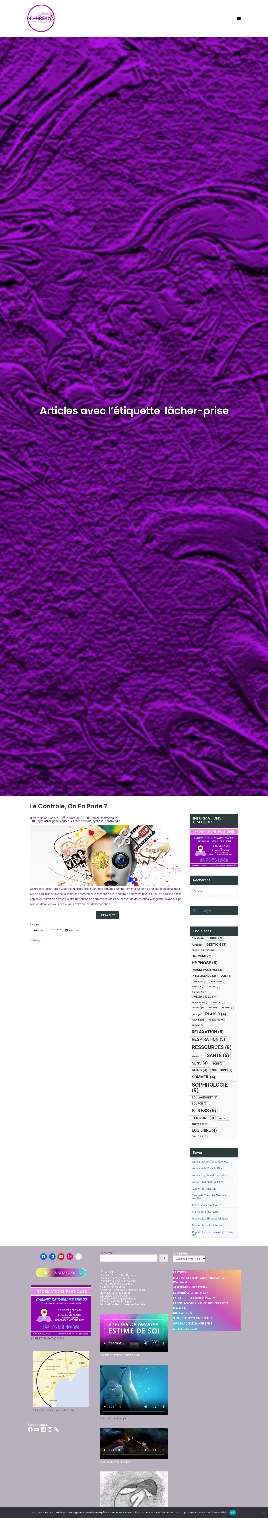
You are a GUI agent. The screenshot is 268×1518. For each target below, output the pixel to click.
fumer (197, 945)
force (215, 938)
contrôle (86, 821)
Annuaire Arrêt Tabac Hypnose (210, 1161)
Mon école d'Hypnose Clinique (210, 1218)
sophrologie (112, 821)
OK (233, 1512)
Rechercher (106, 1252)
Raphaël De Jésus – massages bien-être (212, 1233)
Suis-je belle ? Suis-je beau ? (192, 1318)
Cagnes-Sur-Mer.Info (204, 1188)
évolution (199, 1136)
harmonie (201, 956)
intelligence (204, 975)
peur (212, 1007)
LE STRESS (179, 1272)
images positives (207, 969)
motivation (199, 992)
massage (198, 986)
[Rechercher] (163, 1258)
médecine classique (204, 997)
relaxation (208, 1031)
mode (213, 986)
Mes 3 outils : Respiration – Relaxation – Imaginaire (200, 1280)
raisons (197, 1025)
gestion (216, 945)
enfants (198, 938)
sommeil (203, 1077)
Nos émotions (182, 1313)
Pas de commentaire (104, 818)
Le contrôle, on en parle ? (68, 806)
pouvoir (198, 1020)
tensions (203, 1118)
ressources (212, 1047)
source (199, 1103)
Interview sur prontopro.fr (207, 1205)
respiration (208, 1039)
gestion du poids (203, 950)
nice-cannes (200, 1002)
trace (223, 1118)
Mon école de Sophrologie (207, 1225)
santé (218, 1055)
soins (199, 1070)
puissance (216, 1020)
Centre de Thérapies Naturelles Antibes (210, 1197)
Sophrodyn (202, 910)
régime (197, 1056)
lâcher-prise (51, 821)
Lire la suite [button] (107, 915)
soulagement (204, 1097)
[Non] (263, 1512)
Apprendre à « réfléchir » (190, 1287)
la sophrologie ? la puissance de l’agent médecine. (200, 1305)
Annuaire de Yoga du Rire (207, 1168)
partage (198, 1007)
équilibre (204, 1130)
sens (200, 1063)
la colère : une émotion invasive (194, 1298)
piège (196, 1015)
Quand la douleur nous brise (192, 1323)
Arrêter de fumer (185, 1328)
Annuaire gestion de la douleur (209, 1175)
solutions (222, 1070)
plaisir (215, 1014)
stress (204, 1110)
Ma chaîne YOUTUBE (205, 1211)
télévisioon (199, 1124)
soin (218, 1063)
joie (226, 975)
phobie (227, 1007)
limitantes (199, 981)
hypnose (98, 821)
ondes (218, 1002)
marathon (218, 981)
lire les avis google (61, 1273)
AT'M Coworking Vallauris (207, 1181)
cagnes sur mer (70, 821)
